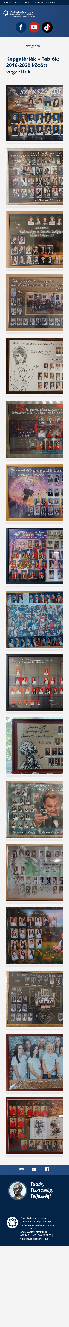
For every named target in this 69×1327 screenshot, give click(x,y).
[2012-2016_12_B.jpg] (34, 203)
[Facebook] (21, 27)
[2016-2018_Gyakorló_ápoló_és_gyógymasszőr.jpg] (34, 900)
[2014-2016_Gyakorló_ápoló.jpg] (34, 457)
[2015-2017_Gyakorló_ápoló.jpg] (34, 710)
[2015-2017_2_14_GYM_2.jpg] (34, 647)
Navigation (33, 46)
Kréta (18, 2)
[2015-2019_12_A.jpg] (34, 773)
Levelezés (38, 2)
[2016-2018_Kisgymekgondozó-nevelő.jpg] (34, 963)
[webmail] (21, 1169)
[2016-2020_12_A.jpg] (34, 1026)
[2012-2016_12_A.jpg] (34, 140)
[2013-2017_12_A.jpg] (34, 267)
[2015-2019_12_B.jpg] (34, 836)
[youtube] (34, 1169)
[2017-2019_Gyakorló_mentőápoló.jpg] (34, 1153)
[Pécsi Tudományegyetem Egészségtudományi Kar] (34, 13)
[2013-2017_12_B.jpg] (34, 330)
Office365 (7, 2)
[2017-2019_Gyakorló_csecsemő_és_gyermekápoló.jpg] (34, 1090)
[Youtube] (34, 27)
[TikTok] (47, 27)
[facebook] (47, 1169)
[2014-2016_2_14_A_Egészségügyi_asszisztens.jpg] (34, 393)
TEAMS (27, 2)
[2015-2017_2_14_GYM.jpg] (34, 583)
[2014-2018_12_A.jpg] (34, 520)
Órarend (50, 2)
